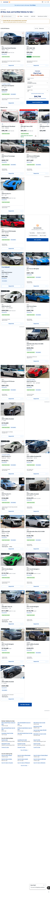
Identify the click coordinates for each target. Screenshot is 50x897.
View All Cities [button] (24, 765)
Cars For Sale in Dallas (6, 759)
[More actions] (22, 65)
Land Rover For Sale (22, 740)
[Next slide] (47, 124)
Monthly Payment (30, 78)
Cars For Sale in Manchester (24, 755)
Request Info (11, 65)
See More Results (25, 704)
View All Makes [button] (24, 750)
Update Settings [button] (43, 98)
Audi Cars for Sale (38, 726)
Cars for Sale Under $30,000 (40, 730)
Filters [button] (21, 16)
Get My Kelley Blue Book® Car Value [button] (37, 93)
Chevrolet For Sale (5, 743)
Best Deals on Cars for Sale (40, 733)
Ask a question (37, 239)
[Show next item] (22, 259)
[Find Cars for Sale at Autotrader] (6, 2)
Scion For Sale (37, 743)
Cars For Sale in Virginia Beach (41, 755)
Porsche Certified (31, 379)
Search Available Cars (37, 102)
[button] (42, 2)
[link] (13, 94)
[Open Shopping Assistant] (48, 887)
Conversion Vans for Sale (7, 733)
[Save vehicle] (23, 33)
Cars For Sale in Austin (23, 759)
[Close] (44, 885)
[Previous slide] (2, 124)
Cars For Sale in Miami (6, 755)
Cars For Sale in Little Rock (40, 759)
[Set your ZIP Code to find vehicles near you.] (34, 12)
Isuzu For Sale (37, 740)
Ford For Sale (4, 740)
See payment (4, 54)
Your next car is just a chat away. (25, 5)
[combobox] (8, 16)
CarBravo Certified (6, 84)
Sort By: (36, 28)
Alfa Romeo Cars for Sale (39, 722)
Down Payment (30, 86)
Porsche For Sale (21, 743)
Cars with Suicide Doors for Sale (25, 733)
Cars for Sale (3, 9)
